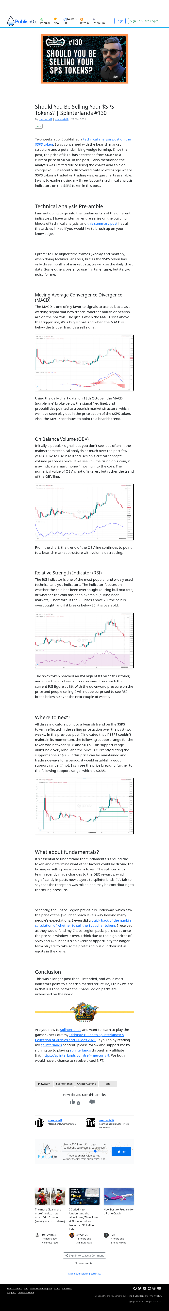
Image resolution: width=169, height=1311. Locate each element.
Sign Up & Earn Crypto (144, 21)
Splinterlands (64, 1084)
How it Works (14, 1288)
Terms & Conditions (135, 1295)
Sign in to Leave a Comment (86, 1255)
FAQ (26, 1288)
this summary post (102, 223)
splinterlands (70, 1029)
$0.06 (38, 126)
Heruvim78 (49, 1234)
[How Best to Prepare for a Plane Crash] (119, 1196)
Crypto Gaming (86, 1084)
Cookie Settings (26, 1292)
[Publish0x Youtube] (159, 1288)
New (56, 23)
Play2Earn (44, 1084)
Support (11, 1292)
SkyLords (82, 1234)
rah (113, 1234)
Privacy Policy (155, 1295)
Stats (57, 1288)
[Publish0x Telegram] (145, 1288)
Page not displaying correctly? (84, 1273)
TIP (123, 1151)
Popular (45, 23)
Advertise (67, 1288)
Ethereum (98, 23)
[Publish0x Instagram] (154, 1288)
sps (108, 1084)
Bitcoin (84, 23)
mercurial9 (45, 119)
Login (120, 21)
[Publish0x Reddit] (149, 1288)
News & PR (70, 21)
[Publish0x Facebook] (135, 1288)
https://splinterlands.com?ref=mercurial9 (75, 1055)
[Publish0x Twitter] (140, 1288)
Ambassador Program (41, 1288)
